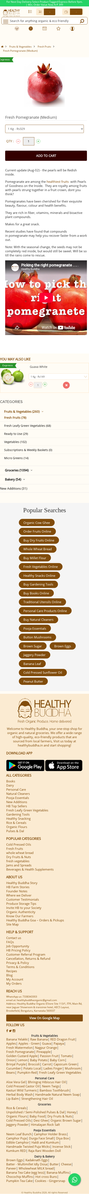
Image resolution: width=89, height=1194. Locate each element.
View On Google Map (44, 1018)
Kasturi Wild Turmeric (21, 1090)
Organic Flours (16, 827)
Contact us (13, 938)
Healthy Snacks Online (39, 575)
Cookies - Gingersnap (50, 1181)
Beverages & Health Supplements (30, 869)
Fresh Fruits (44, 46)
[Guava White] (12, 377)
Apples (11, 1043)
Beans (10, 1072)
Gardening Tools (18, 814)
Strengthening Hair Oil (37, 1098)
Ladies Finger (52, 1068)
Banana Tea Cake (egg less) (25, 1172)
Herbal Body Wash (19, 1094)
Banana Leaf (32, 664)
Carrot (46, 1064)
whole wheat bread (37, 549)
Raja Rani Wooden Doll (44, 1151)
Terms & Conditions (20, 967)
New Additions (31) (13, 488)
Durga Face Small (41, 1138)
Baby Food (37, 1116)
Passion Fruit (49, 1056)
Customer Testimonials (22, 899)
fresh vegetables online (40, 567)
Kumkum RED (16, 1151)
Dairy (10, 785)
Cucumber (13, 1068)
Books (10, 781)
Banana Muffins (58, 1172)
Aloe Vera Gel (15, 1082)
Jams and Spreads (18, 865)
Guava (46, 1043)
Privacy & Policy (17, 963)
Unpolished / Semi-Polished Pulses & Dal (35, 1112)
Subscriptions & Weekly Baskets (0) (28, 450)
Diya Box (62, 1138)
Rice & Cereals (16, 823)
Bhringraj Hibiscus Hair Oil (47, 1082)
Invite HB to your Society (23, 908)
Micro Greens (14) (16, 458)
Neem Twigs (50, 1086)
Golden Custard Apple (21, 1056)
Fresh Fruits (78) (15, 418)
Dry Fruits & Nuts (18, 857)
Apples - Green (29, 1043)
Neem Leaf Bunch (18, 1134)
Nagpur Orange (46, 1047)
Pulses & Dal (15, 831)
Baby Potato (38, 1060)
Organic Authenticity (20, 912)
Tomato (66, 1056)
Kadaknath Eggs (36, 1160)
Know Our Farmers (19, 916)
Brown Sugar (32, 646)
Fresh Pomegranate (20, 1052)
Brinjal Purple (16, 1064)
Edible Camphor (17, 1142)
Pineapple (43, 1052)
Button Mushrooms (37, 637)
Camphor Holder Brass (50, 1134)
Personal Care (16, 789)
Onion (10, 1060)
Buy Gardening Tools (38, 584)
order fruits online (37, 531)
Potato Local (32, 1068)
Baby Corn (57, 1060)
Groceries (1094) (17, 470)
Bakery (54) (13, 479)
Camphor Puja (16, 1138)
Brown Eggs (62, 646)
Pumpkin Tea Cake (19, 1181)
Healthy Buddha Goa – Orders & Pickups (35, 920)
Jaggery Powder (34, 655)
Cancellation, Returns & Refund (28, 958)
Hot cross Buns (46, 1176)
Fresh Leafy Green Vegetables (27, 810)
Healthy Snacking (18, 818)
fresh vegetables (17, 861)
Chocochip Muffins (19, 1176)
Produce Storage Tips (21, 903)
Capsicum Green (65, 1064)
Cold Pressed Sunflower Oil (42, 672)
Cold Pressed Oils (18, 844)
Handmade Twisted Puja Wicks (28, 1146)
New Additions (16, 802)
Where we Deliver (18, 895)
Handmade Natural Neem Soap (57, 1094)
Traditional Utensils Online (42, 602)
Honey (71, 1112)
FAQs (10, 942)
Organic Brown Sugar (66, 1120)
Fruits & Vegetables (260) (22, 411)
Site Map (12, 924)
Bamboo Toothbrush (54, 1090)
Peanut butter (33, 681)
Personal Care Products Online (45, 611)
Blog (9, 975)
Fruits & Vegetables (20, 46)
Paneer (11, 1168)
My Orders (14, 983)
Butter (54, 1164)
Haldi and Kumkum (45, 1142)
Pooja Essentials (34, 628)
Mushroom (73, 1068)
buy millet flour (34, 558)
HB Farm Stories (17, 887)
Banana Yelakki (17, 1039)
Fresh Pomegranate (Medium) (20, 50)
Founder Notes (16, 891)
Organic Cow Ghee (36, 523)
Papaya (59, 1043)
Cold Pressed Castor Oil (23, 1086)
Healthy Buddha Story (21, 883)
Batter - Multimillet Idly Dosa (26, 1164)
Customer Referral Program (25, 954)
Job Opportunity (17, 946)
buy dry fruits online (38, 540)
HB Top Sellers (16, 806)
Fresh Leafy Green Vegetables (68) (27, 426)
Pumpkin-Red (27, 1072)
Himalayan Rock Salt (45, 1124)
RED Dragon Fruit (62, 1039)
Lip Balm (12, 1098)
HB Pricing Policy (18, 950)
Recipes (11, 971)
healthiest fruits (58, 181)
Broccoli (34, 1064)
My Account (14, 979)
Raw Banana (39, 1039)
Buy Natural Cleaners (38, 619)
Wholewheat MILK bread (36, 1168)
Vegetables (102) (15, 442)
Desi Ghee (41, 1120)
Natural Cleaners (18, 794)
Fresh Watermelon (19, 1047)
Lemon (23, 1060)
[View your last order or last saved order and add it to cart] (30, 11)
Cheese (66, 1164)
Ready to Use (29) (16, 434)
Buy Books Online (36, 593)
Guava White (38, 367)
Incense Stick (61, 1146)
